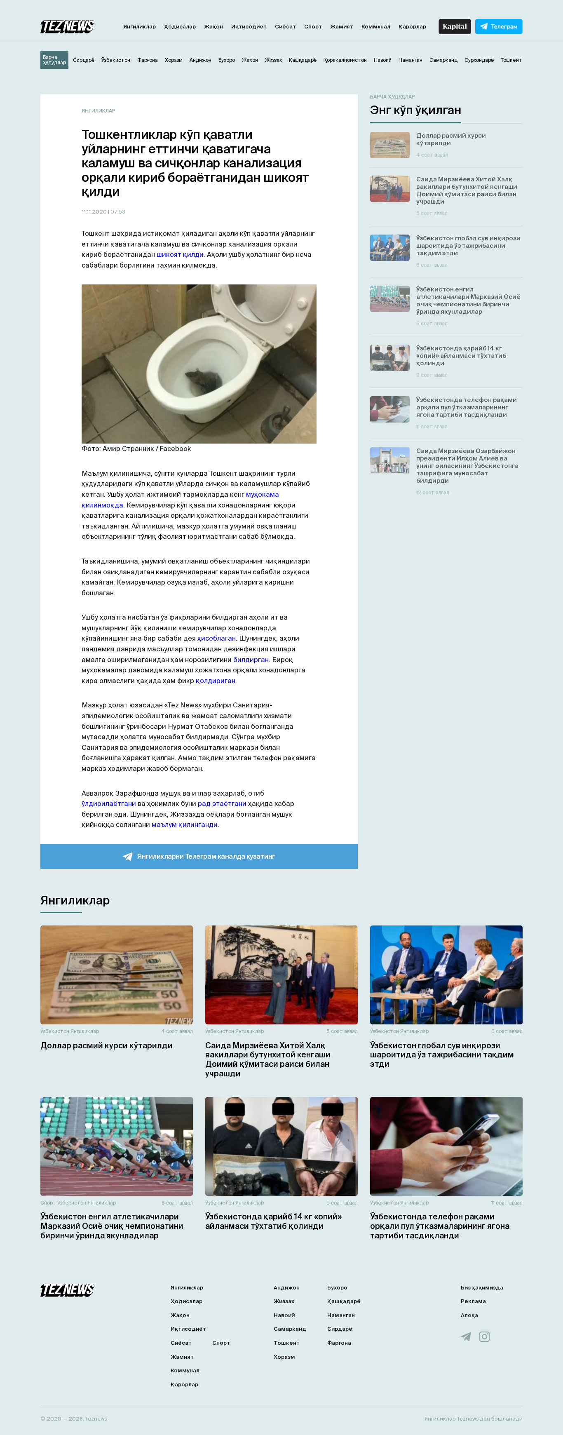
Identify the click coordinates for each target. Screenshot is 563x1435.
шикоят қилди (180, 254)
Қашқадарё (344, 1301)
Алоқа (469, 1315)
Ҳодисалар (180, 26)
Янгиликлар (139, 26)
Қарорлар (412, 26)
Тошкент (287, 1343)
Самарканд (290, 1329)
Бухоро (337, 1288)
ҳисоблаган (216, 638)
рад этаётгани (222, 803)
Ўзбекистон (54, 1031)
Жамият (341, 26)
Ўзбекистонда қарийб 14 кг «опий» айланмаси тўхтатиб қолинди (273, 1221)
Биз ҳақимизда (482, 1288)
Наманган (341, 1315)
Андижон (287, 1288)
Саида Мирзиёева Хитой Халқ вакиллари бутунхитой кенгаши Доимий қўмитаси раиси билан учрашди (268, 1059)
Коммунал (375, 26)
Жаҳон (213, 26)
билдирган (251, 659)
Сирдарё (339, 1329)
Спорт (313, 26)
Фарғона (339, 1343)
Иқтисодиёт (249, 26)
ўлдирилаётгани (109, 803)
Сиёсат (285, 26)
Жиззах (284, 1301)
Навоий (284, 1315)
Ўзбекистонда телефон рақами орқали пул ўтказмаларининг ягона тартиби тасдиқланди (439, 1226)
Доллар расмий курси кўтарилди (106, 1045)
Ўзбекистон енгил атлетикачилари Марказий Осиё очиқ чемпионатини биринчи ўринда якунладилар (111, 1226)
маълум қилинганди (185, 824)
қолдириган (215, 680)
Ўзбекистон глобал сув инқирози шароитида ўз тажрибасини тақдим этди (442, 1055)
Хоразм (284, 1357)
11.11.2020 (95, 212)
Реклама (473, 1301)
